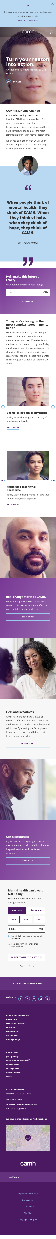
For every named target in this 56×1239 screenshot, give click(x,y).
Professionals (12, 1031)
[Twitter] (27, 998)
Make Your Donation (26, 957)
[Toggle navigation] (3, 32)
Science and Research (16, 1023)
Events (9, 1076)
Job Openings (12, 1056)
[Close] (52, 4)
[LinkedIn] (34, 998)
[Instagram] (40, 998)
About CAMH (12, 1052)
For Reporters (12, 1068)
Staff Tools (14, 1177)
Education (10, 1027)
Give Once (17, 910)
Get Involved (12, 1035)
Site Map (28, 1213)
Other (13, 929)
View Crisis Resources (28, 20)
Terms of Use (28, 1200)
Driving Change (13, 1039)
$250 (39, 919)
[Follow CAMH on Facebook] (20, 998)
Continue (27, 301)
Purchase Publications (16, 1060)
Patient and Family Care (17, 1015)
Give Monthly (36, 910)
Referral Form (12, 1064)
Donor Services (13, 1072)
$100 (26, 919)
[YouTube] (47, 998)
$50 (14, 919)
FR (36, 1219)
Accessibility (28, 1206)
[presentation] (3, 407)
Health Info (11, 1019)
